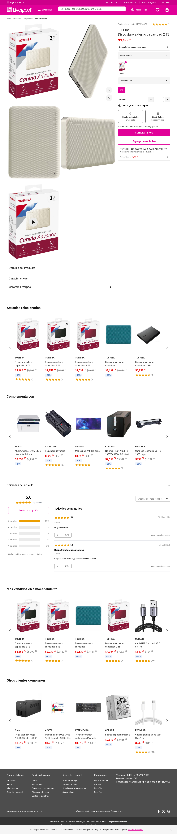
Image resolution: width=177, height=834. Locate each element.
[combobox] (153, 499)
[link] (28, 347)
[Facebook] (159, 811)
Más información (135, 829)
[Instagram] (168, 811)
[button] (160, 24)
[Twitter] (163, 811)
